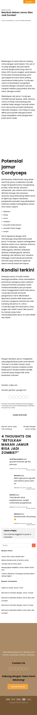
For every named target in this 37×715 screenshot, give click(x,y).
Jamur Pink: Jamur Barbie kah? (12, 556)
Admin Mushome (26, 20)
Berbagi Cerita (6, 10)
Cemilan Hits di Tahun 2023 (11, 564)
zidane (3, 588)
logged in (19, 534)
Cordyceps (4, 405)
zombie (12, 407)
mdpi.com (13, 385)
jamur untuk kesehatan (20, 405)
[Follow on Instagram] (13, 668)
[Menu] (3, 3)
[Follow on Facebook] (9, 668)
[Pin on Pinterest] (23, 397)
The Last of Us (5, 407)
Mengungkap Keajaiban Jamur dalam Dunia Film (17, 568)
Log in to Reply (31, 470)
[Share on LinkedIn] (27, 397)
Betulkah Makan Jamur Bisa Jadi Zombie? (17, 599)
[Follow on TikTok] (16, 668)
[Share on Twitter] (16, 397)
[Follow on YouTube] (27, 668)
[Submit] (34, 545)
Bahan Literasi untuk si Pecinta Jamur (15, 560)
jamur (11, 405)
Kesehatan (31, 405)
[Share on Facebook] (13, 397)
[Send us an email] (20, 668)
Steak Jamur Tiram (16, 588)
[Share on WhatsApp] (9, 397)
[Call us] (23, 668)
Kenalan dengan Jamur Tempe (21, 593)
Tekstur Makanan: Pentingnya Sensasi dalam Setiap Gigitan (18, 575)
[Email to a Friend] (20, 397)
